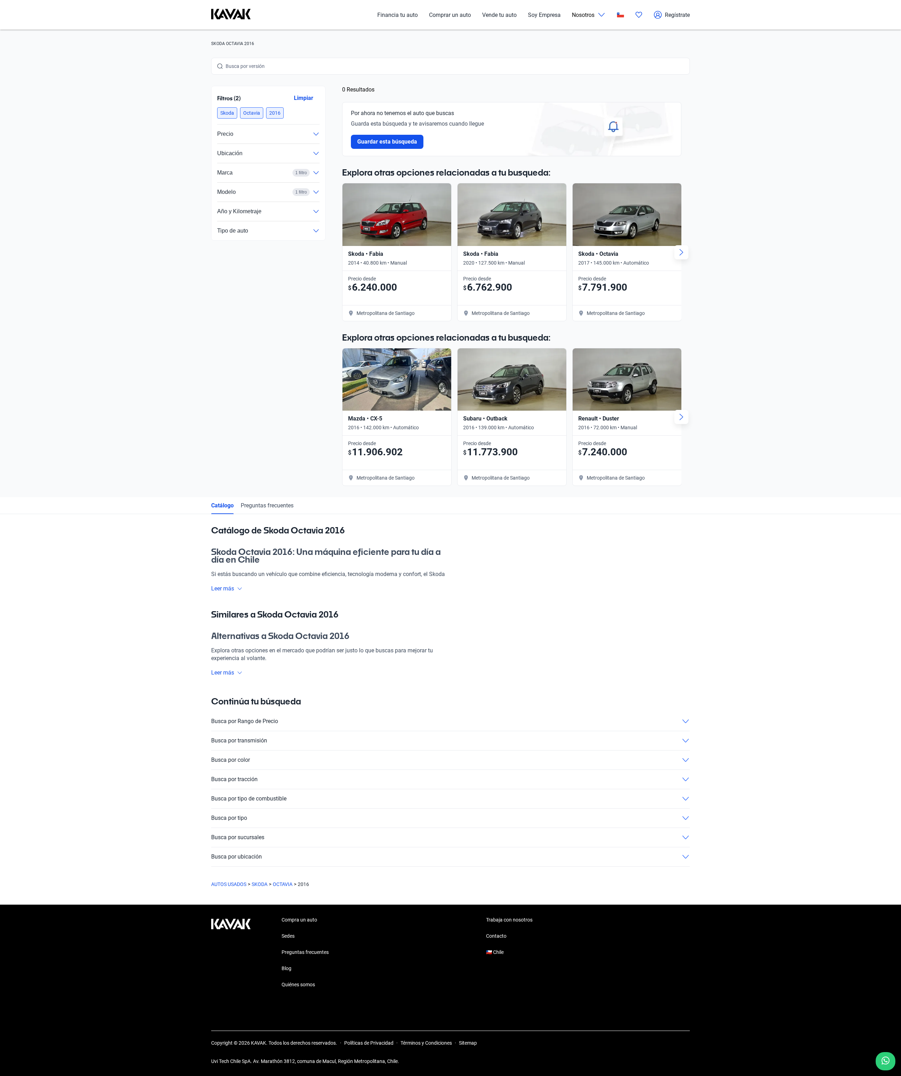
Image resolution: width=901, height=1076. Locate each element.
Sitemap (468, 1043)
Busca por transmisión (239, 740)
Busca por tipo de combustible (248, 798)
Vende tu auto (499, 15)
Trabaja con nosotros (509, 920)
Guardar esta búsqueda (387, 141)
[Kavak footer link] (231, 952)
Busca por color (230, 760)
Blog (286, 968)
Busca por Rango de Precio (244, 721)
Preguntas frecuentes (267, 505)
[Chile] (620, 15)
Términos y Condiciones (426, 1043)
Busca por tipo (229, 818)
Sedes (288, 936)
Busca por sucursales (237, 837)
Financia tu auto (397, 15)
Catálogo (222, 505)
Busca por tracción (234, 779)
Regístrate (677, 15)
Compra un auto (299, 920)
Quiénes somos (298, 984)
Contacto (496, 936)
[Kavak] (231, 15)
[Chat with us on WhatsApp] (885, 1061)
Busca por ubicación (236, 856)
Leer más (222, 588)
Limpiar (303, 98)
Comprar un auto (450, 15)
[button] (227, 113)
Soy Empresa (544, 15)
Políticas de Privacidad (368, 1043)
